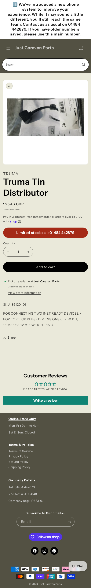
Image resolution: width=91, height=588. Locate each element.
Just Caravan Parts (50, 583)
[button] (8, 47)
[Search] (84, 65)
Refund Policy (18, 462)
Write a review (45, 400)
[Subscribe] (69, 522)
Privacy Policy (18, 456)
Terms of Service (20, 451)
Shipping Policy (19, 467)
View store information (24, 293)
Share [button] (11, 337)
